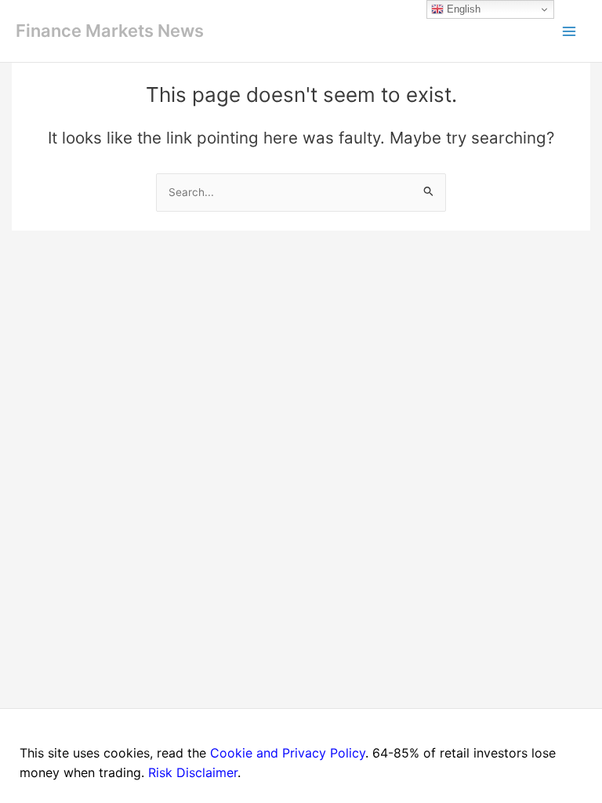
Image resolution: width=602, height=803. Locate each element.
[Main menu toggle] (569, 31)
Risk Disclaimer (193, 772)
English (462, 9)
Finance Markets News (110, 30)
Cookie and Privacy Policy (287, 753)
